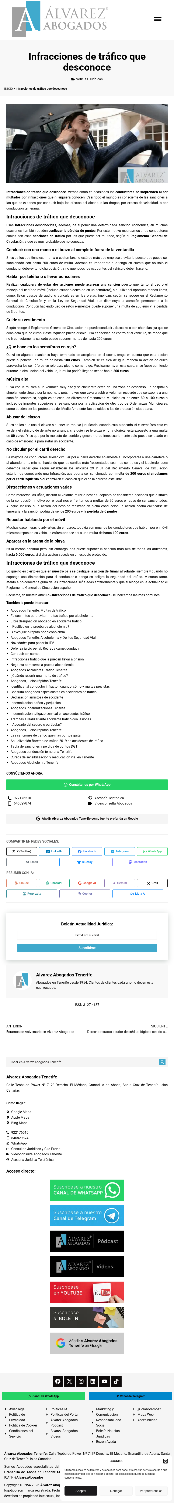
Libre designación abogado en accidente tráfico (46, 621)
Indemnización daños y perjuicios (36, 703)
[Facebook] (58, 1381)
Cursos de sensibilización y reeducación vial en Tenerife (52, 757)
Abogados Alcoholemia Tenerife (34, 763)
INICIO (8, 88)
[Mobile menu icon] (157, 19)
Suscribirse (87, 948)
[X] (69, 1381)
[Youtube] (104, 1381)
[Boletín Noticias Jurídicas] (87, 1317)
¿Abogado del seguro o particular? (36, 724)
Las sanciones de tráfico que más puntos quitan (47, 735)
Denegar (116, 1491)
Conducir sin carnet (25, 654)
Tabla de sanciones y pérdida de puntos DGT (44, 746)
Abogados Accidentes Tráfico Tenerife (39, 670)
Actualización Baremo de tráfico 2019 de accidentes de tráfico (57, 741)
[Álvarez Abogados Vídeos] (87, 1266)
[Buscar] (162, 1062)
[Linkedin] (93, 1381)
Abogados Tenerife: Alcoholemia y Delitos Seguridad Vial (53, 638)
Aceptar (81, 1491)
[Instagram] (81, 1381)
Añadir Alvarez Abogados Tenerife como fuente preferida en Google (90, 818)
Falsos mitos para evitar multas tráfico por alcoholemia (52, 616)
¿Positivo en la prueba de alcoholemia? (40, 627)
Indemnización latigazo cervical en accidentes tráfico (50, 714)
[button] (165, 1461)
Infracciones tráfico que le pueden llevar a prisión (47, 659)
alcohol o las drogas (103, 203)
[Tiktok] (116, 1381)
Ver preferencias (151, 1491)
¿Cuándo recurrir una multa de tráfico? (39, 676)
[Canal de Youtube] (87, 1292)
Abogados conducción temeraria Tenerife (41, 752)
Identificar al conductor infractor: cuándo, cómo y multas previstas (60, 686)
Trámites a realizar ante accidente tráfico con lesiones (51, 719)
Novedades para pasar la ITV (32, 643)
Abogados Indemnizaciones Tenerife (38, 708)
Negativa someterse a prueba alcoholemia (42, 665)
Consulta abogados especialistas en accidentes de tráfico (54, 692)
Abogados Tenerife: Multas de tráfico (38, 610)
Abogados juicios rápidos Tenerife (36, 681)
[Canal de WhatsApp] (87, 1190)
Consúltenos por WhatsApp (90, 785)
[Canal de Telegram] (87, 1215)
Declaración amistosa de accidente (37, 697)
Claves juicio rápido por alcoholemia (38, 632)
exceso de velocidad (142, 203)
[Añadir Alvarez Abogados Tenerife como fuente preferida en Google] (87, 1343)
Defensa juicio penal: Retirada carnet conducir (45, 648)
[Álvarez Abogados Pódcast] (87, 1241)
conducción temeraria (22, 208)
